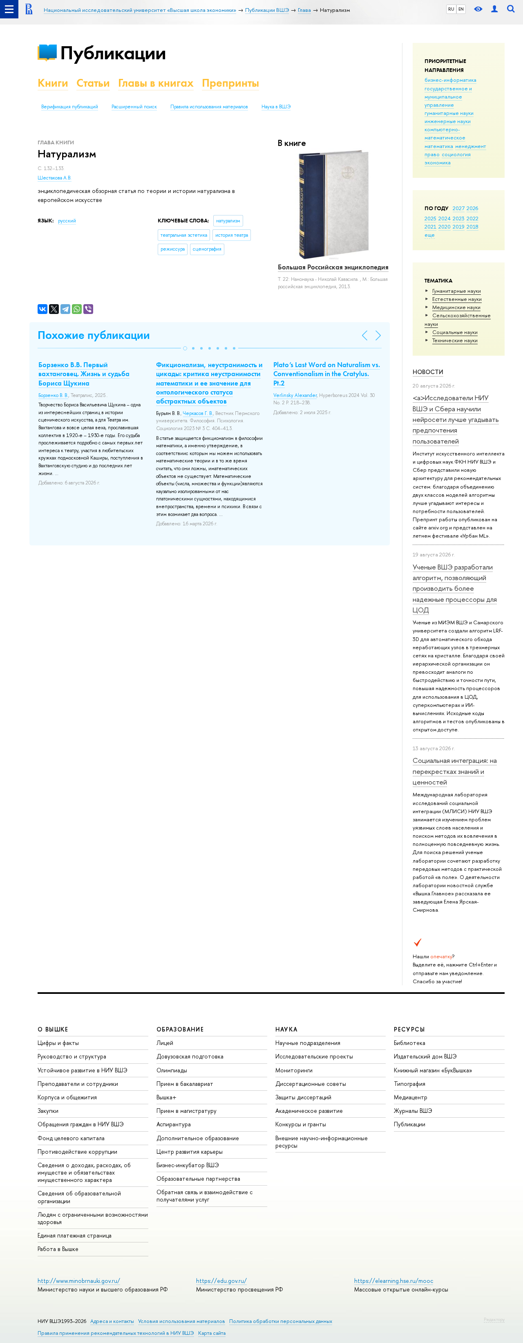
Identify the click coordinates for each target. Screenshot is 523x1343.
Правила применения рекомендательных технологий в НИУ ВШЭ (116, 1333)
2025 (430, 218)
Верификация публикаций (69, 106)
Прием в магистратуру (186, 1110)
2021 (430, 226)
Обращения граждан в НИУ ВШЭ (81, 1124)
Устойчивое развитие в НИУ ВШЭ (82, 1070)
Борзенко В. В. (53, 395)
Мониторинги (294, 1070)
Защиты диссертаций (303, 1097)
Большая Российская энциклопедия (333, 266)
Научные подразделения (307, 1043)
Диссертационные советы (310, 1083)
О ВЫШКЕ (53, 1029)
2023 (459, 218)
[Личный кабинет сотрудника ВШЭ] (494, 9)
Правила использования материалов (209, 106)
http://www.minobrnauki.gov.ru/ (79, 1281)
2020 (444, 226)
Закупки (48, 1110)
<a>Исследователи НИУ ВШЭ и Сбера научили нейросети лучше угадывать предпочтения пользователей (456, 419)
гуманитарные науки (449, 113)
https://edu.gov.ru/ (221, 1281)
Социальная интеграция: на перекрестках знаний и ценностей (455, 771)
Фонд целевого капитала (71, 1138)
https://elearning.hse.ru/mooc (393, 1281)
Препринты (230, 83)
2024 (444, 218)
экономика (438, 162)
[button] (185, 348)
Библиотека (409, 1043)
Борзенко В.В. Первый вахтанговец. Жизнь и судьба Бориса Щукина (84, 373)
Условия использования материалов (181, 1321)
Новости (428, 372)
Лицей (164, 1043)
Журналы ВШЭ (413, 1110)
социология (456, 154)
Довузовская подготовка (190, 1056)
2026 (472, 208)
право (432, 154)
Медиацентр (410, 1097)
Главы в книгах (156, 83)
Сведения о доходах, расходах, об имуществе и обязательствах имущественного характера (84, 1172)
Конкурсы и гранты (300, 1124)
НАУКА (286, 1029)
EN (461, 9)
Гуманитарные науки (456, 290)
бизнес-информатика (450, 79)
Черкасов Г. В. (198, 413)
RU (451, 9)
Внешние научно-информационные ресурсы (321, 1141)
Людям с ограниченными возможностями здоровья (93, 1218)
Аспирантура (173, 1124)
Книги (53, 83)
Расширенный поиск (134, 106)
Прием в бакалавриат (184, 1083)
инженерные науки (448, 121)
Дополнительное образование (197, 1138)
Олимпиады (171, 1070)
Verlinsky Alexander (295, 395)
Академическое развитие (309, 1110)
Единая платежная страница (75, 1235)
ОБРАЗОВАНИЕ (180, 1029)
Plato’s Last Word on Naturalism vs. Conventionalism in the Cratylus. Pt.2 (326, 373)
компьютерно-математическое (445, 133)
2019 (459, 226)
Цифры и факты (58, 1043)
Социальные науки (455, 332)
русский (67, 220)
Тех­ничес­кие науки (455, 340)
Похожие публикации (94, 335)
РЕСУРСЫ (409, 1029)
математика (439, 146)
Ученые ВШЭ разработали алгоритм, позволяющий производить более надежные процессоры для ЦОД (455, 588)
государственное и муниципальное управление (448, 96)
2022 (472, 218)
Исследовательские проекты (314, 1056)
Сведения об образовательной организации (79, 1196)
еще (430, 234)
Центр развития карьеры (189, 1151)
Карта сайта (212, 1333)
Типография (409, 1083)
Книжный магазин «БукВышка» (433, 1070)
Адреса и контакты (112, 1321)
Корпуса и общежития (67, 1097)
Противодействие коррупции (77, 1151)
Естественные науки (457, 299)
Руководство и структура (72, 1056)
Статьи (93, 83)
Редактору (494, 1319)
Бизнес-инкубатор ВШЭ (187, 1165)
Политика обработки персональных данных (280, 1321)
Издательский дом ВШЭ (425, 1056)
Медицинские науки (456, 307)
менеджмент (470, 146)
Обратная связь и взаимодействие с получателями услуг (204, 1195)
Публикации (113, 52)
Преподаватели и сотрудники (78, 1083)
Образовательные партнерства (198, 1178)
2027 (459, 208)
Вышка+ (166, 1097)
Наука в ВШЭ (276, 106)
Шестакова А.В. (55, 178)
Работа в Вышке (58, 1249)
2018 (472, 226)
